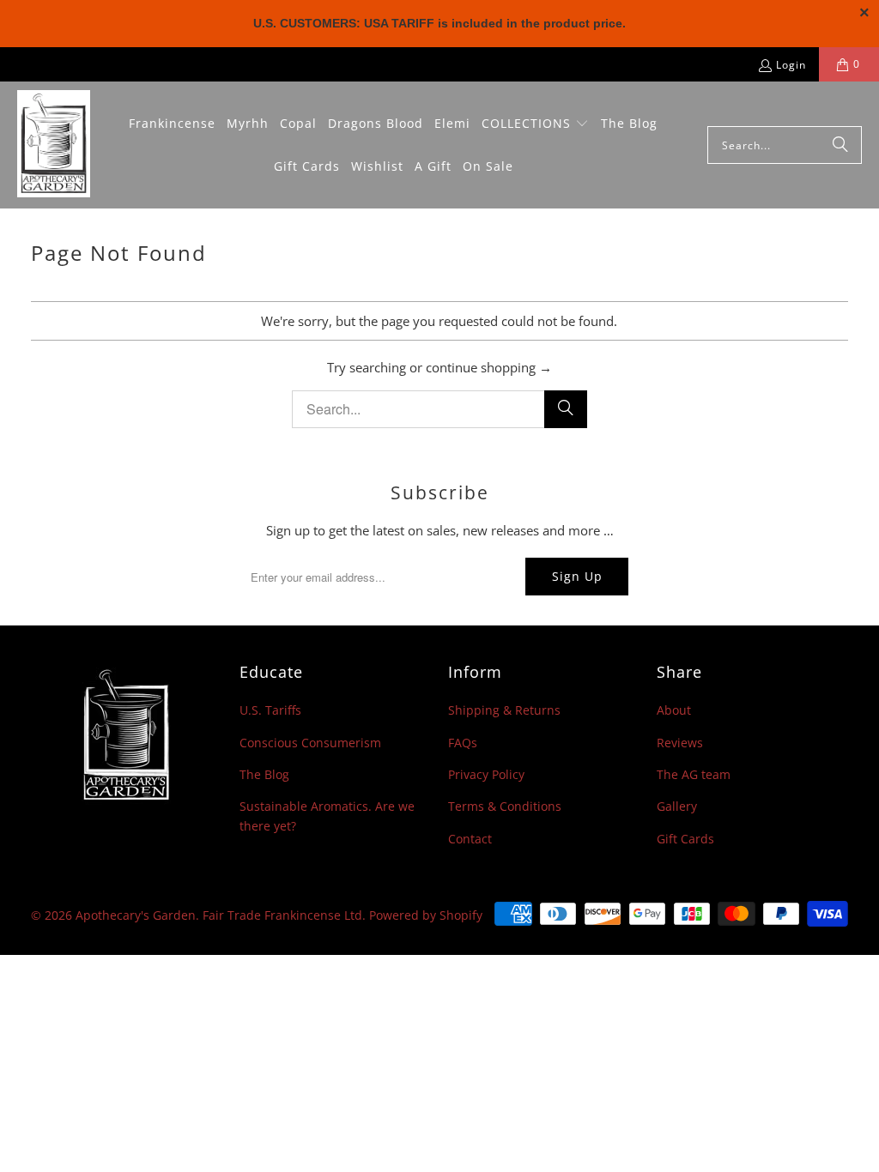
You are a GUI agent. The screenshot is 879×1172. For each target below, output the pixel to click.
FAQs (462, 742)
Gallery (677, 806)
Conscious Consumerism (310, 742)
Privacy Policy (486, 774)
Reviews (680, 742)
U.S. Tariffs (270, 710)
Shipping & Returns (504, 710)
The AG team (693, 774)
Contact (470, 839)
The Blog (264, 774)
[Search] (840, 145)
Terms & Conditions (504, 806)
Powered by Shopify (425, 915)
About (674, 710)
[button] (535, 124)
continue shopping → (489, 367)
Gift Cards (685, 839)
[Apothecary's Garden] (53, 145)
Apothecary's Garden (136, 915)
